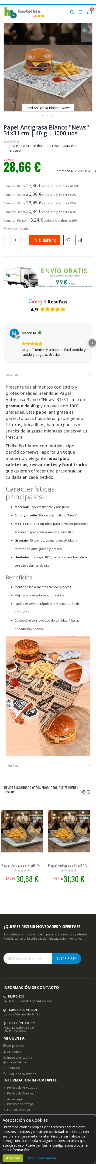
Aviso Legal (15, 1099)
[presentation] (48, 374)
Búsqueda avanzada (21, 1074)
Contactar (13, 1068)
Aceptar (13, 1158)
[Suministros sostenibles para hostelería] (23, 12)
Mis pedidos (15, 1046)
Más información (41, 1158)
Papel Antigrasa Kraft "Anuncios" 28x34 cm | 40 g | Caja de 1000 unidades (22, 865)
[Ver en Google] (14, 333)
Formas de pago (18, 1109)
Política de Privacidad (22, 1087)
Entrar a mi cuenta (19, 1057)
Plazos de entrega (20, 1104)
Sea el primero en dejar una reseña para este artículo (44, 148)
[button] (86, 32)
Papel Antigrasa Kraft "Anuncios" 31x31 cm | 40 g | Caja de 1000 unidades (69, 865)
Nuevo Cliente (16, 1062)
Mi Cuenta (14, 1052)
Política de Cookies (20, 1093)
